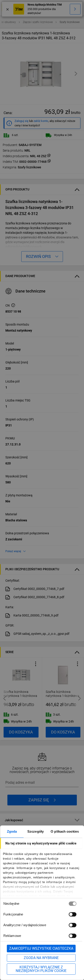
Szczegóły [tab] (35, 831)
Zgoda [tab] (12, 831)
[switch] (72, 914)
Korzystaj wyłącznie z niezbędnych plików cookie (41, 969)
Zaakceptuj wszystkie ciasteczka (41, 948)
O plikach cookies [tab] (65, 831)
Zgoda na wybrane (41, 958)
